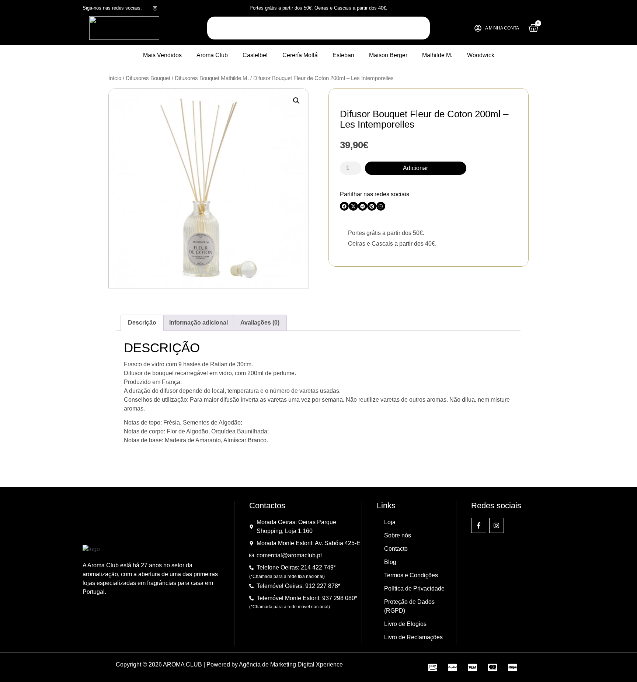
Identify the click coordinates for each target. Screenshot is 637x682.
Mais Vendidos (162, 55)
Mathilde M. (437, 55)
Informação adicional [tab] (198, 322)
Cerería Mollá (300, 55)
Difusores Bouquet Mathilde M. (212, 78)
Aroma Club (212, 55)
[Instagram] (496, 525)
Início (114, 78)
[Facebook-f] (478, 525)
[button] (296, 100)
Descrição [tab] (142, 322)
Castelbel (255, 55)
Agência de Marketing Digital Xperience (291, 664)
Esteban (343, 55)
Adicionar (415, 168)
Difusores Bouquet (148, 78)
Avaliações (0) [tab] (259, 322)
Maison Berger (388, 55)
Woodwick (480, 55)
